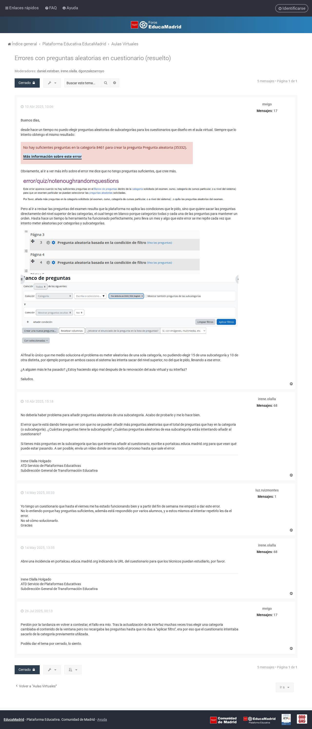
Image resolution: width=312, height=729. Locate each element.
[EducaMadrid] (259, 719)
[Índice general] (156, 24)
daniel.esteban (48, 71)
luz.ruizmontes (267, 490)
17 (275, 111)
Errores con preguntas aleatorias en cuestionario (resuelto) (93, 58)
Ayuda (102, 719)
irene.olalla (69, 71)
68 (275, 405)
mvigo (267, 104)
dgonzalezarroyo (91, 71)
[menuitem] (51, 7)
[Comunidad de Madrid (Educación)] (223, 719)
